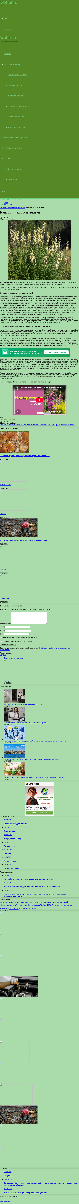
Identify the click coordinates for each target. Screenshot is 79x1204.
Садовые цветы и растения (17, 75)
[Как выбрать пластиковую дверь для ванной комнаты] (14, 703)
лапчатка (37, 902)
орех (30, 905)
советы (35, 908)
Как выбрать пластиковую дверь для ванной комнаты (23, 704)
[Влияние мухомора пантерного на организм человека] (14, 452)
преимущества (23, 908)
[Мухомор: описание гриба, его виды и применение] (19, 537)
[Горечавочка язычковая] (15, 1061)
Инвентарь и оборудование (16, 137)
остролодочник (59, 905)
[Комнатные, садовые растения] (9, 6)
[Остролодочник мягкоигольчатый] (14, 1145)
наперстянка (4, 419)
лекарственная (46, 902)
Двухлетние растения (15, 96)
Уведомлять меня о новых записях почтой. (17, 641)
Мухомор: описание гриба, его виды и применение (23, 540)
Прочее (7, 158)
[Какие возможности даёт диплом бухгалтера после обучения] (14, 721)
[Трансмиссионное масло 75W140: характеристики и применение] (19, 997)
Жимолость (5, 485)
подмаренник (4, 908)
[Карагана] (14, 932)
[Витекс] (14, 510)
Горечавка (2, 902)
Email (2, 630)
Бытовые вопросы (14, 169)
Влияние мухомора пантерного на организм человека (25, 456)
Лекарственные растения (17, 127)
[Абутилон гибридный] (14, 1167)
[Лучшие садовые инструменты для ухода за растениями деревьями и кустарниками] (14, 776)
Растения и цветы (12, 64)
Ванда (3, 569)
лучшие (56, 902)
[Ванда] (16, 565)
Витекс (3, 514)
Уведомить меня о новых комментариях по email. (20, 638)
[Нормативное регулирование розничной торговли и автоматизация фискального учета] (14, 739)
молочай (64, 902)
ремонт (31, 908)
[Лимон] (14, 975)
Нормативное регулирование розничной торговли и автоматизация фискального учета (35, 741)
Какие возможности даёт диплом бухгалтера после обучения (25, 723)
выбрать (16, 902)
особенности (46, 904)
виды (8, 902)
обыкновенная (7, 905)
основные (35, 905)
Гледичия (4, 598)
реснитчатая (13, 419)
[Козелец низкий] (14, 1040)
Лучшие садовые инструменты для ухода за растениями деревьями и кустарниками (34, 777)
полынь (13, 908)
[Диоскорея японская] (14, 1018)
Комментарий (5, 623)
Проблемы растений (13, 148)
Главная (3, 208)
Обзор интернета (14, 179)
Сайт (2, 634)
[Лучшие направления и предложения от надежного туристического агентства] (14, 757)
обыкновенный (22, 905)
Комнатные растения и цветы (18, 106)
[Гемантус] (14, 1083)
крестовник (29, 902)
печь (71, 905)
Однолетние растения (15, 85)
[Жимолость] (14, 481)
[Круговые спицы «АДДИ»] (16, 1104)
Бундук (6, 681)
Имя (2, 627)
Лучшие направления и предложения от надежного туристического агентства (31, 759)
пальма (66, 905)
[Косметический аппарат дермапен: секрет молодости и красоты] (16, 954)
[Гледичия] (14, 595)
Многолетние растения (16, 117)
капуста (23, 902)
